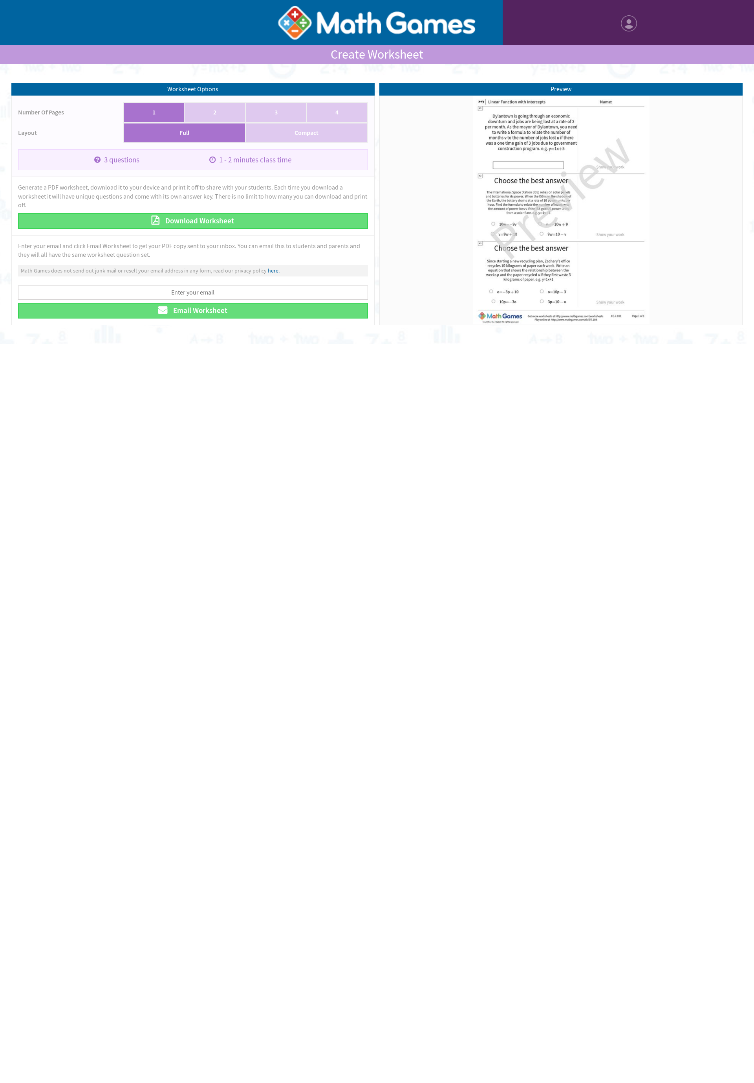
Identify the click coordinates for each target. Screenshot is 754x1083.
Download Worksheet (199, 221)
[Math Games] (377, 22)
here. (274, 270)
